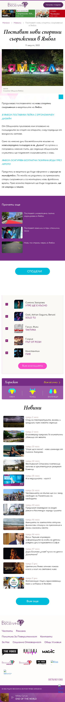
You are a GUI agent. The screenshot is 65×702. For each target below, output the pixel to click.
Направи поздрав (53, 5)
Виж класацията (32, 366)
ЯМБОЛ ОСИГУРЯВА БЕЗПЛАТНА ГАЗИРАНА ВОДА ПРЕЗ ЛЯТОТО (32, 162)
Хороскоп (31, 382)
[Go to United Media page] (60, 689)
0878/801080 (55, 679)
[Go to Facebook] (3, 680)
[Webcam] (53, 697)
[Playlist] (61, 697)
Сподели (34, 271)
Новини (32, 407)
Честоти (7, 631)
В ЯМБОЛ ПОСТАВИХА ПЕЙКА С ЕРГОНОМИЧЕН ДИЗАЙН (28, 117)
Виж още (33, 601)
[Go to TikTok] (19, 680)
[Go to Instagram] (11, 680)
